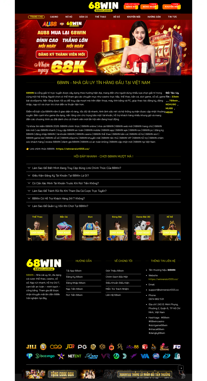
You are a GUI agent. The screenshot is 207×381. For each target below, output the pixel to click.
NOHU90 (171, 104)
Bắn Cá (83, 17)
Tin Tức (172, 17)
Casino (54, 17)
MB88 (170, 112)
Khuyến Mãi (133, 17)
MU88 (170, 108)
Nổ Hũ (68, 17)
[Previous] (22, 47)
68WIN (29, 274)
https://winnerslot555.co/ (163, 279)
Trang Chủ (36, 17)
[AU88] (62, 374)
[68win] (103, 7)
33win (175, 96)
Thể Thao (100, 17)
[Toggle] (29, 168)
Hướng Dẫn (154, 17)
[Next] (184, 47)
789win (173, 100)
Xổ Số (116, 17)
